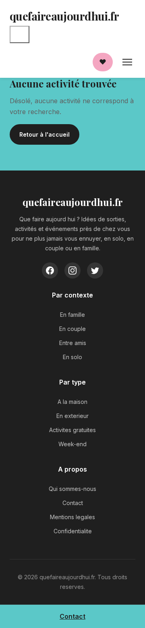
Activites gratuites (72, 429)
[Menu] (127, 62)
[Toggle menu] (19, 34)
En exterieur (72, 415)
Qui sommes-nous (72, 488)
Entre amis (72, 342)
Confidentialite (73, 531)
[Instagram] (72, 270)
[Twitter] (95, 270)
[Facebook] (50, 270)
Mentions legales (72, 517)
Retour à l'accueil (44, 134)
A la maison (72, 401)
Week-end (72, 444)
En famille (72, 314)
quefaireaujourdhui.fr (64, 15)
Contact (72, 502)
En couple (72, 328)
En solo (72, 357)
